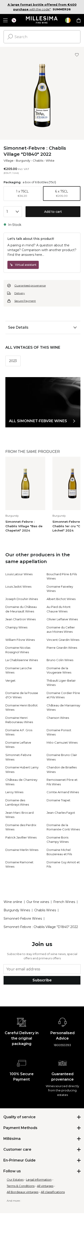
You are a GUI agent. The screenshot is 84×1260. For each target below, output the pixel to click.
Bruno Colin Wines (60, 660)
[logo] (42, 20)
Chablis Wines (45, 910)
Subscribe (42, 980)
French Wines (64, 902)
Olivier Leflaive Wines (62, 619)
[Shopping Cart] (78, 20)
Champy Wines (16, 627)
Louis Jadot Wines (18, 586)
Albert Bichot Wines (61, 599)
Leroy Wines (14, 792)
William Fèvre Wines (20, 639)
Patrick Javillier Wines (21, 837)
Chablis (38, 160)
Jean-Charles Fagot (61, 812)
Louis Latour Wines (18, 574)
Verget (10, 680)
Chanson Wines (58, 717)
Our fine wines (37, 902)
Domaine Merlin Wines (21, 850)
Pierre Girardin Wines (62, 647)
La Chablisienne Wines (21, 660)
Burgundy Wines (17, 910)
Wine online (13, 902)
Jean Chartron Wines (20, 619)
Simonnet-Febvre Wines (23, 918)
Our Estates (15, 1179)
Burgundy (23, 160)
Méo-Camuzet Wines (62, 742)
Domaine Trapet (58, 800)
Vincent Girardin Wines (63, 639)
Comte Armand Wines (63, 792)
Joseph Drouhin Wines (21, 599)
